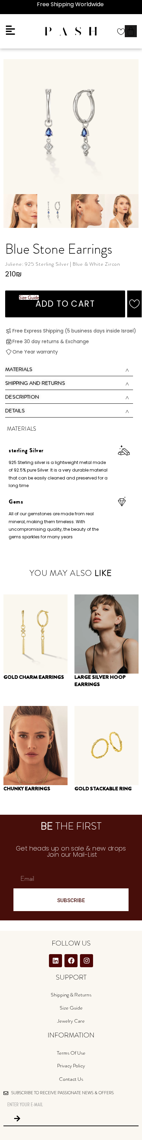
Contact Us (71, 1079)
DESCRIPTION (22, 397)
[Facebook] (71, 960)
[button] (134, 304)
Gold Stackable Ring (103, 788)
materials (19, 369)
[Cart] (131, 31)
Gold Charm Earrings (33, 677)
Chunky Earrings (26, 788)
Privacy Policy (71, 1065)
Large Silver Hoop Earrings (100, 680)
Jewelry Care (71, 1021)
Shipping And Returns (35, 383)
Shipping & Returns (71, 995)
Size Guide (71, 1008)
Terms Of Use (71, 1053)
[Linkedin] (55, 960)
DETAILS (15, 410)
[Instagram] (86, 960)
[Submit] (17, 1119)
